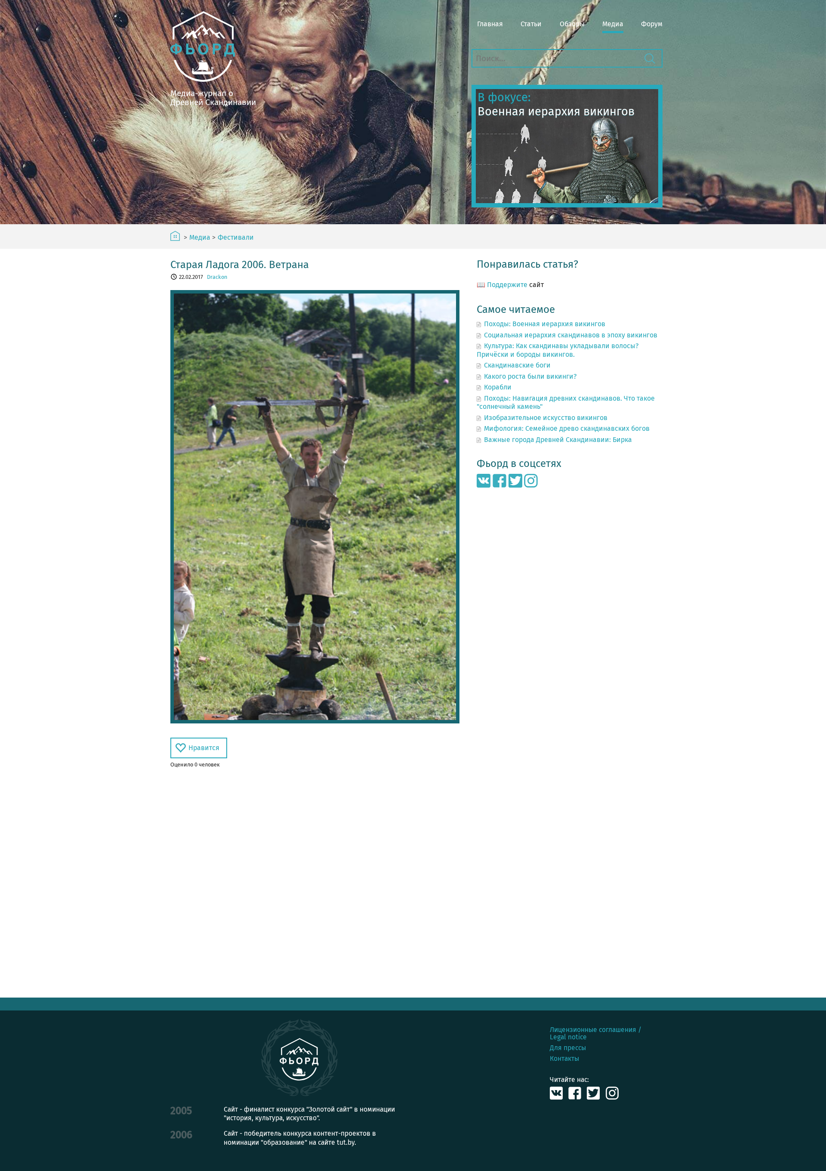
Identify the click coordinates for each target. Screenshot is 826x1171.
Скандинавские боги (517, 365)
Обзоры (572, 24)
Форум (652, 24)
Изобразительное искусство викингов (545, 418)
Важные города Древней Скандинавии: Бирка (558, 440)
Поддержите (507, 285)
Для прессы (568, 1048)
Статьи (531, 24)
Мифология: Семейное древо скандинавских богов (567, 428)
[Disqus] (314, 883)
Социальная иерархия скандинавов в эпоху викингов (570, 335)
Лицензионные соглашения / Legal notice (595, 1033)
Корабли (498, 387)
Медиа (612, 24)
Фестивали (236, 237)
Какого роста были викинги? (530, 376)
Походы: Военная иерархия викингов (544, 324)
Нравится (203, 748)
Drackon (217, 277)
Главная (490, 24)
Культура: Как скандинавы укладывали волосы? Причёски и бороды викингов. (557, 350)
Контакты (564, 1058)
